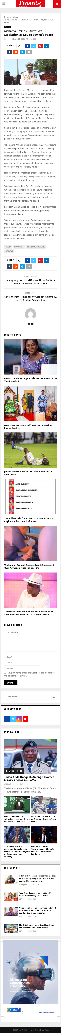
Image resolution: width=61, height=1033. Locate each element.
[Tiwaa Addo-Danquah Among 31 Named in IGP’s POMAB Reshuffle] (30, 756)
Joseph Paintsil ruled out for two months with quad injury (28, 473)
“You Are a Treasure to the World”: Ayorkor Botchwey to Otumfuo (35, 894)
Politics (7, 27)
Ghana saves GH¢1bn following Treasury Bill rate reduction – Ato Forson (17, 819)
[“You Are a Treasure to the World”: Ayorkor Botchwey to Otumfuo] (11, 896)
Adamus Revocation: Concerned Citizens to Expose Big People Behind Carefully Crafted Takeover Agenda (37, 878)
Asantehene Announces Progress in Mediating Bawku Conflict (28, 426)
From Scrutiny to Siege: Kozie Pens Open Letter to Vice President (30, 380)
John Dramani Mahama (36, 247)
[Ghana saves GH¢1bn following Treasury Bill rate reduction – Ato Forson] (17, 805)
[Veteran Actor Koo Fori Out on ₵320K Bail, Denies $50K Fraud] (44, 805)
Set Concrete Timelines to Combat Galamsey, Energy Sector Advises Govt (30, 298)
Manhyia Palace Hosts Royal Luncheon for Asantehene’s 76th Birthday (36, 926)
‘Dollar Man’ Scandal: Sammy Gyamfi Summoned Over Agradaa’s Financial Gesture (29, 566)
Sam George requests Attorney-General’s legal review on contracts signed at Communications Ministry (17, 851)
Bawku (8, 247)
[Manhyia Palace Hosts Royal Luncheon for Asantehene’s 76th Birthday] (11, 928)
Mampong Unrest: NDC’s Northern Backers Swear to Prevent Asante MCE (30, 282)
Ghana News (18, 247)
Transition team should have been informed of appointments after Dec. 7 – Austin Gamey (28, 613)
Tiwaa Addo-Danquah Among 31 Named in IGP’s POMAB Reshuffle (29, 779)
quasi (9, 39)
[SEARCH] (54, 697)
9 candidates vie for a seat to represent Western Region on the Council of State (29, 519)
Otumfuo (9, 251)
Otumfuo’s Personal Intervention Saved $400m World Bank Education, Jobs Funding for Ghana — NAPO (37, 910)
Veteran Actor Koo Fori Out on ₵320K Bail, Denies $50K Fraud (43, 819)
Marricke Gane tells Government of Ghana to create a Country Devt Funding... (42, 850)
